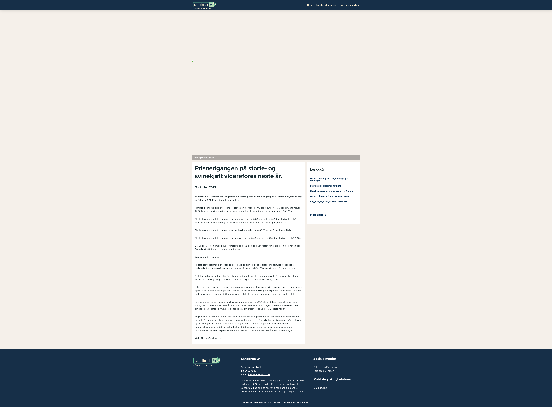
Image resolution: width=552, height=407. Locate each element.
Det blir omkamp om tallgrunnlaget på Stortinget (329, 179)
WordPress (260, 403)
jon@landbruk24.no (259, 374)
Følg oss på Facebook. (325, 367)
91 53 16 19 (250, 370)
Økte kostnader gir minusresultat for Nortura (331, 191)
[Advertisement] (275, 36)
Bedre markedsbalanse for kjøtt (325, 186)
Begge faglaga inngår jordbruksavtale (328, 201)
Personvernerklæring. (296, 403)
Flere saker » (318, 215)
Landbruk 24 (207, 5)
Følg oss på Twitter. (323, 370)
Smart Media (276, 403)
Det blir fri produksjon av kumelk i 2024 (329, 196)
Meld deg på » (321, 387)
